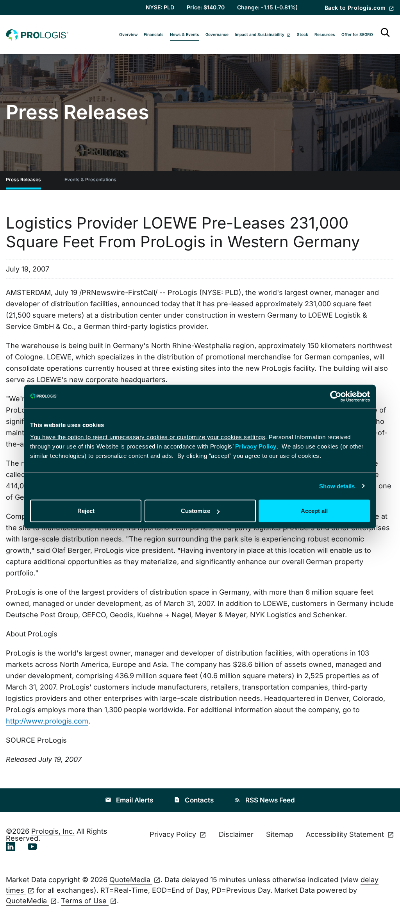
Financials (154, 34)
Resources (324, 34)
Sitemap (279, 834)
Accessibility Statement (346, 834)
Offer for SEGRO (357, 34)
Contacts (194, 800)
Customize (195, 510)
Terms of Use (85, 901)
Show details (337, 485)
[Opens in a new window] (10, 846)
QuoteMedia (130, 879)
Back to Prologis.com (356, 7)
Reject (86, 510)
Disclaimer (236, 834)
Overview (128, 34)
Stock (302, 34)
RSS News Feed (264, 800)
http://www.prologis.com (47, 721)
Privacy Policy (256, 446)
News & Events (184, 34)
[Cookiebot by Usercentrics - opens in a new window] (336, 396)
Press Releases (23, 179)
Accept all (314, 510)
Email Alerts (129, 800)
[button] (385, 34)
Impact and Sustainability (260, 34)
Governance (217, 34)
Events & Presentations (90, 179)
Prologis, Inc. (53, 831)
